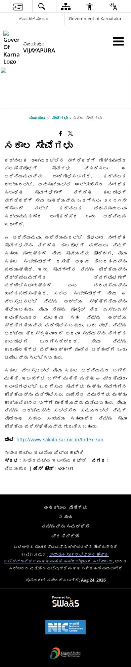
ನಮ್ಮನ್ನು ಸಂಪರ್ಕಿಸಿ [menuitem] (65, 526)
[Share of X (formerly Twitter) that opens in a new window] (70, 133)
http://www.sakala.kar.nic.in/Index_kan (59, 439)
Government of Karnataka (95, 18)
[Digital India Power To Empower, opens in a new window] (65, 654)
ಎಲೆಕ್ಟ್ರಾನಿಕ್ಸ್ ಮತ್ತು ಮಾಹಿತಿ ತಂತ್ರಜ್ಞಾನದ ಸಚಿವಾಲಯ (58, 561)
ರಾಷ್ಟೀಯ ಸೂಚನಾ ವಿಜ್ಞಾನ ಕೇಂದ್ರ (78, 554)
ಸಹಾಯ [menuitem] (65, 517)
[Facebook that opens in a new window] (60, 133)
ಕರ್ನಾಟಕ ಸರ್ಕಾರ (33, 18)
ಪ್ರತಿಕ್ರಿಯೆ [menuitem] (65, 536)
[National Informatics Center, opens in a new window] (65, 627)
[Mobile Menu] (118, 41)
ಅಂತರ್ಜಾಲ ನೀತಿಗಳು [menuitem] (65, 507)
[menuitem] (17, 6)
